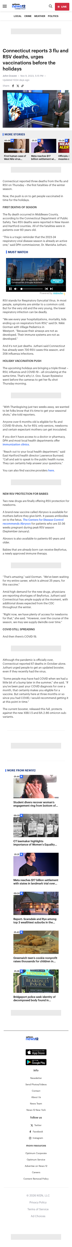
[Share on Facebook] (13, 86)
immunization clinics (16, 444)
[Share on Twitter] (17, 86)
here (51, 470)
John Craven (10, 76)
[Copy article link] (22, 86)
